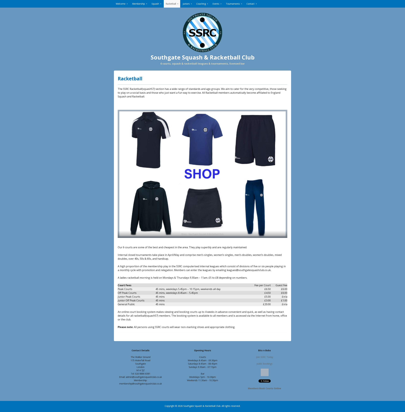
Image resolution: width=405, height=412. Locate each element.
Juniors (186, 3)
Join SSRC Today (264, 357)
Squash (155, 3)
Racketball (171, 3)
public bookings (264, 363)
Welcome (120, 3)
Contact (250, 3)
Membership (138, 3)
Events (215, 3)
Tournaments (233, 3)
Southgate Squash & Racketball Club (203, 57)
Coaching (201, 3)
